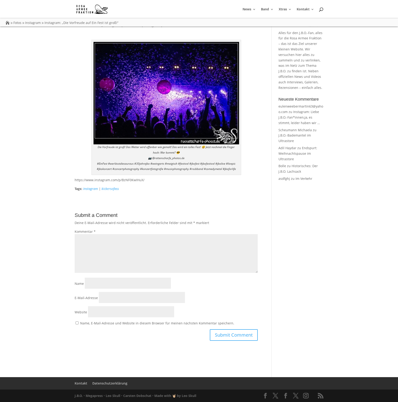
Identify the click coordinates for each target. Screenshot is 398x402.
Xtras (283, 9)
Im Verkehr (304, 178)
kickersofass (110, 188)
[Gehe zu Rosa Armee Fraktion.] (8, 22)
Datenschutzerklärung (109, 383)
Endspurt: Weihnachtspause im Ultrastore (297, 153)
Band (265, 9)
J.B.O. (79, 395)
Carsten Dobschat (137, 395)
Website (81, 312)
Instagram (90, 188)
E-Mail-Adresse (86, 298)
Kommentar (85, 231)
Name (79, 283)
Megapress (94, 395)
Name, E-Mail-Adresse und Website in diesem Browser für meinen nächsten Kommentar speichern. (157, 323)
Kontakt (303, 9)
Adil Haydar (287, 148)
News (247, 9)
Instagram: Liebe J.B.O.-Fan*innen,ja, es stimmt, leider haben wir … (299, 117)
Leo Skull (113, 395)
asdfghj (284, 178)
